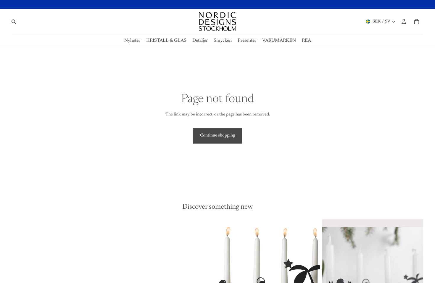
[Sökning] (13, 21)
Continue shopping (217, 136)
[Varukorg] (416, 21)
